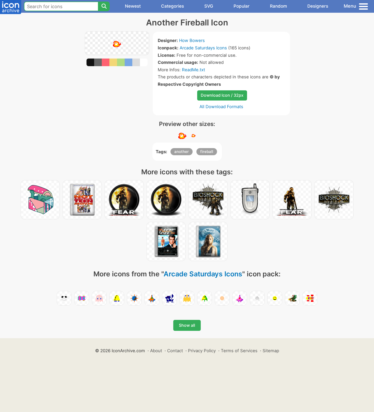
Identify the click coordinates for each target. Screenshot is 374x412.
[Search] (104, 6)
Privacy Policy (202, 350)
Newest (133, 6)
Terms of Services (239, 350)
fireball (206, 151)
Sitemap (271, 350)
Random (278, 6)
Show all (187, 325)
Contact (175, 350)
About (156, 350)
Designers (317, 6)
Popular (242, 6)
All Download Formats (221, 106)
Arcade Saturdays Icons (203, 47)
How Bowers (192, 40)
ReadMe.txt (193, 69)
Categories (172, 6)
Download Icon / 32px (222, 95)
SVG (208, 6)
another (181, 151)
